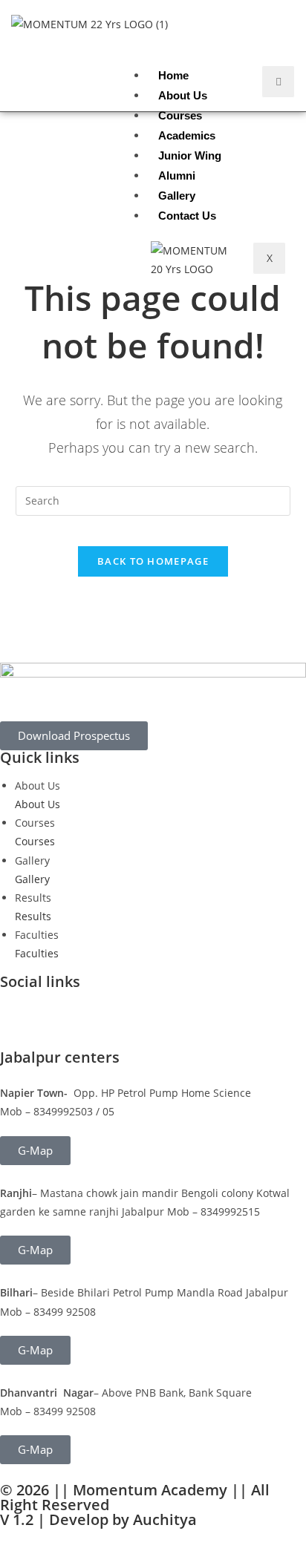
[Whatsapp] (138, 1007)
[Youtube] (98, 1007)
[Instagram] (58, 1007)
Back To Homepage (153, 561)
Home (173, 75)
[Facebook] (18, 1007)
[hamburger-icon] (278, 81)
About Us (182, 95)
